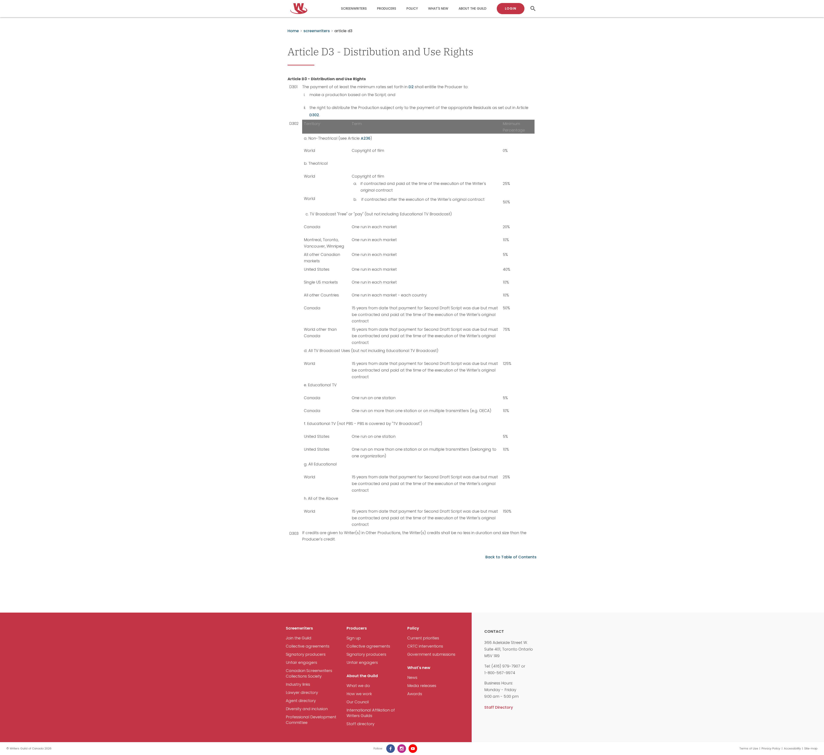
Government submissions (431, 654)
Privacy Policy (771, 748)
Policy (412, 8)
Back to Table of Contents (510, 557)
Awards (414, 693)
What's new (438, 8)
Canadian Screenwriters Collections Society (309, 673)
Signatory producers (306, 654)
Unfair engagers (301, 662)
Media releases (421, 685)
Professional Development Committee (311, 719)
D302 (314, 115)
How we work (359, 693)
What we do (358, 685)
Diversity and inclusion (307, 708)
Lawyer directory (302, 692)
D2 (411, 86)
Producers (386, 8)
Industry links (298, 684)
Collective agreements (307, 646)
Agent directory (301, 700)
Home (293, 30)
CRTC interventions (425, 646)
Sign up (354, 638)
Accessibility (792, 748)
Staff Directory (498, 707)
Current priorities (423, 638)
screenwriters (316, 30)
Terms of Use (748, 748)
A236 (365, 138)
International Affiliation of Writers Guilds (371, 712)
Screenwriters (354, 8)
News (412, 677)
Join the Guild (298, 638)
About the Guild (472, 8)
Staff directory (360, 723)
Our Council (358, 702)
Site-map (811, 748)
